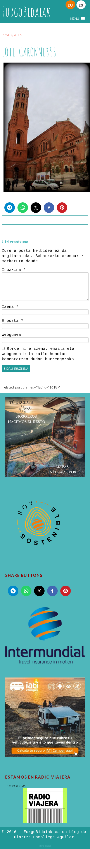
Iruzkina (14, 270)
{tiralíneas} (45, 845)
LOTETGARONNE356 (29, 52)
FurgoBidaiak (26, 11)
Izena (10, 307)
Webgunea (11, 335)
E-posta (12, 321)
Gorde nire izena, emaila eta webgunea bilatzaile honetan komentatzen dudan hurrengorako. (39, 354)
